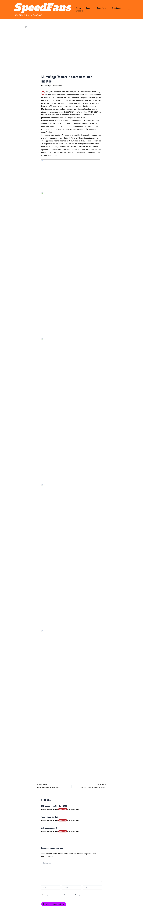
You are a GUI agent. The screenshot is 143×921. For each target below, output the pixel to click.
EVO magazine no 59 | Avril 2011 (54, 806)
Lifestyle (79, 11)
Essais (88, 8)
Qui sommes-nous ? (49, 828)
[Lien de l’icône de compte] (129, 9)
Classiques (116, 8)
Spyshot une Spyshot (49, 817)
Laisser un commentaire (49, 809)
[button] (82, 8)
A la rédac (62, 809)
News (78, 8)
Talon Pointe (102, 8)
